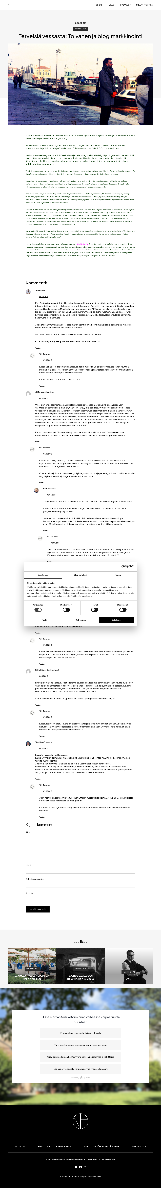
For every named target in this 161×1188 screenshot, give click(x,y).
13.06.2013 (55, 543)
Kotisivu (30, 893)
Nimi (28, 865)
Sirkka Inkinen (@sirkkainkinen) (47, 670)
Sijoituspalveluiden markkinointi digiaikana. (80, 977)
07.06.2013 (47, 360)
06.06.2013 (43, 296)
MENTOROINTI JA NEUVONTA (54, 1146)
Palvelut (125, 5)
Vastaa (38, 348)
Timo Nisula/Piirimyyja (43, 742)
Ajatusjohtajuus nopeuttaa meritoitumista (32, 977)
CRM (128, 979)
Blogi (99, 5)
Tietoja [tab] (118, 575)
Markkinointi (80, 29)
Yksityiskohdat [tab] (80, 575)
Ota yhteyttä (144, 5)
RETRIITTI (20, 1146)
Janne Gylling (40, 290)
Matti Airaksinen (49, 489)
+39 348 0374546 (106, 1159)
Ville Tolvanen (44, 354)
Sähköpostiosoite (35, 879)
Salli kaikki (116, 620)
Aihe (28, 832)
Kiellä (44, 620)
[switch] (66, 610)
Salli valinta (80, 620)
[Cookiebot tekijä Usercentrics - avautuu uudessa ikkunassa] (123, 567)
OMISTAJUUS (139, 1146)
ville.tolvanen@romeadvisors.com (78, 1159)
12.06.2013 (51, 495)
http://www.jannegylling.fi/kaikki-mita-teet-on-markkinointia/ (67, 341)
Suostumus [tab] (43, 575)
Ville (111, 5)
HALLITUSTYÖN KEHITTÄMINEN (101, 1146)
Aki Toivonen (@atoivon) (44, 392)
